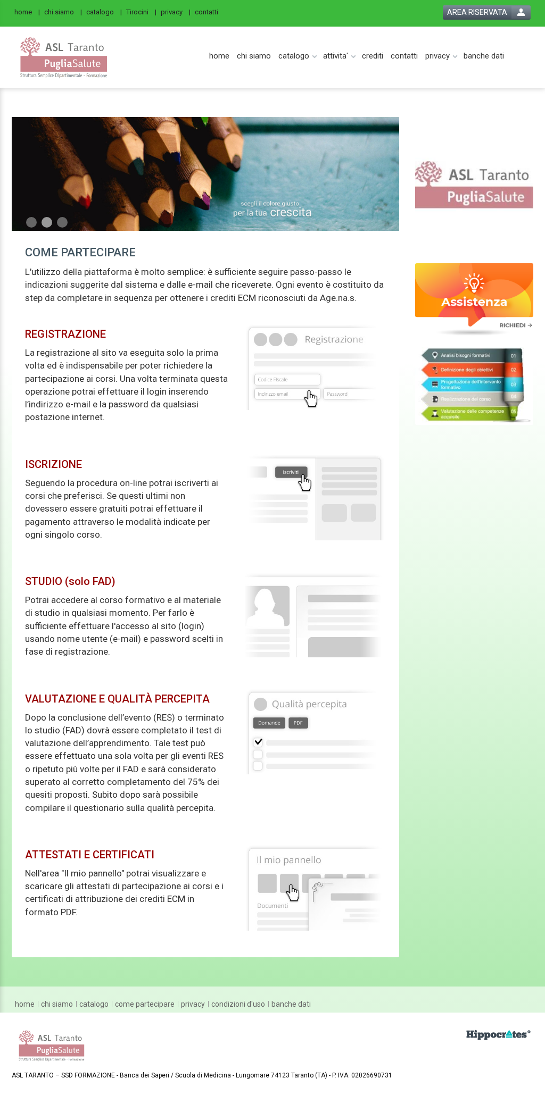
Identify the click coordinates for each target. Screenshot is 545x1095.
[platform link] (64, 57)
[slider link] (474, 184)
